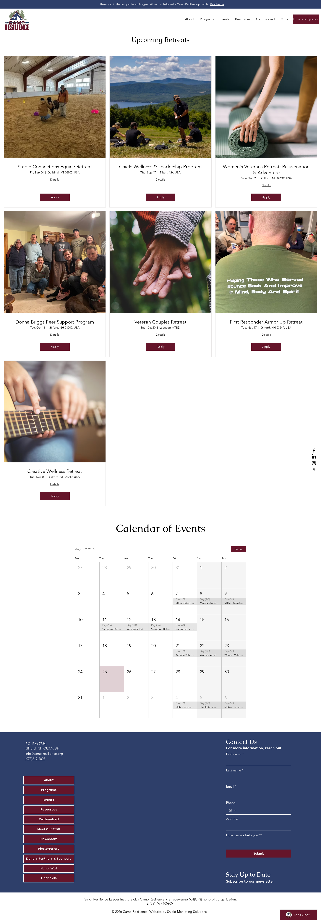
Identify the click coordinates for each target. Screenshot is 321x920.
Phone (231, 803)
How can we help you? (244, 835)
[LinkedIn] (314, 456)
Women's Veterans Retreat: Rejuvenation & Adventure (266, 169)
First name (235, 754)
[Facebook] (314, 450)
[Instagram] (314, 463)
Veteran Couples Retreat (160, 322)
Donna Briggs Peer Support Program (54, 322)
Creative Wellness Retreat (54, 471)
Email (231, 786)
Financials (49, 878)
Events (48, 800)
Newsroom (48, 839)
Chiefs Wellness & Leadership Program (160, 167)
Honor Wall (48, 868)
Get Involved (49, 819)
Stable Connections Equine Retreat (55, 167)
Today (238, 549)
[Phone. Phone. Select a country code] (232, 810)
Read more (217, 4)
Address (232, 819)
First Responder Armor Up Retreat (266, 322)
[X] (314, 469)
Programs (48, 790)
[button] (87, 575)
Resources (48, 809)
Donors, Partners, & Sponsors (48, 858)
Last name (234, 770)
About (49, 780)
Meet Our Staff (48, 829)
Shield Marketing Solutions (187, 912)
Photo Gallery (48, 849)
